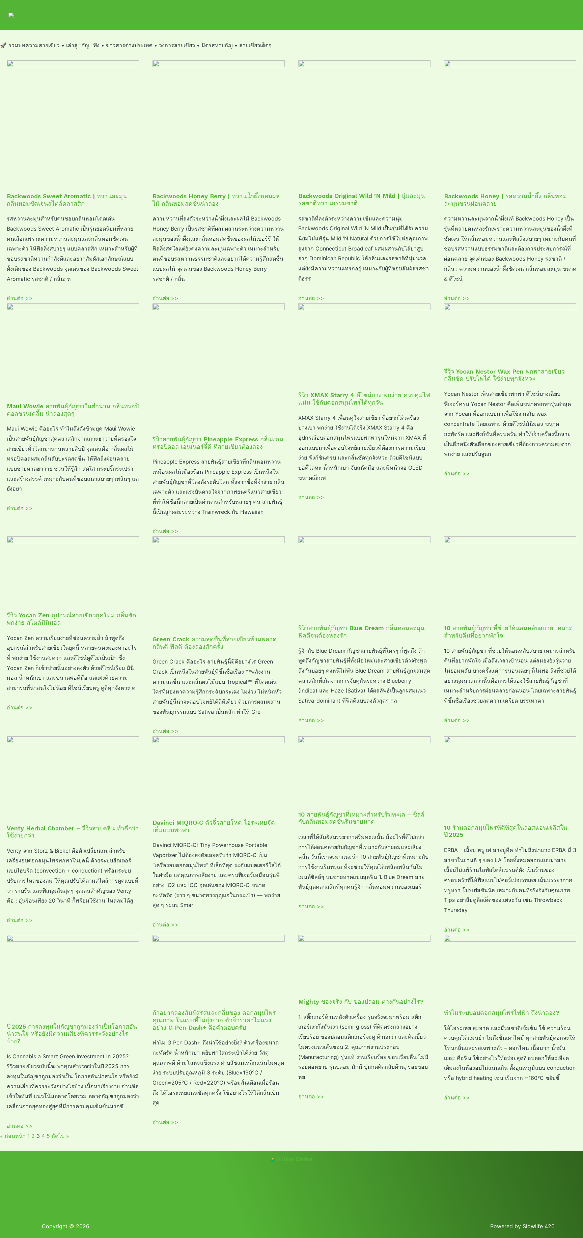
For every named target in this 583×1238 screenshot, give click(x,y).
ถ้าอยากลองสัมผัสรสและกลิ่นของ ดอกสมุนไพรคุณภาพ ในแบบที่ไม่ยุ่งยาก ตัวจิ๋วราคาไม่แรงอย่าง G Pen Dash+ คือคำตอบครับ (214, 1020)
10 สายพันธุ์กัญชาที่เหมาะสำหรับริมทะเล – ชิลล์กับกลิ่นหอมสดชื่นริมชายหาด (361, 818)
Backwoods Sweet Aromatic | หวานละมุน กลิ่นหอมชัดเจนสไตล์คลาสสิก (67, 200)
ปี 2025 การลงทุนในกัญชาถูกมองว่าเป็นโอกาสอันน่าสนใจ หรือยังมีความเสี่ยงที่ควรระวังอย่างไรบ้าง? (72, 1033)
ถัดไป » (60, 1135)
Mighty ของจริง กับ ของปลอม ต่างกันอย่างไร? (361, 1001)
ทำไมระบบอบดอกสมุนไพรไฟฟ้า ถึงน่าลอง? (501, 1012)
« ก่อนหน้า (13, 1135)
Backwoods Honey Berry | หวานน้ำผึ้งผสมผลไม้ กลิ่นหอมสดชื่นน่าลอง (216, 200)
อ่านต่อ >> (20, 298)
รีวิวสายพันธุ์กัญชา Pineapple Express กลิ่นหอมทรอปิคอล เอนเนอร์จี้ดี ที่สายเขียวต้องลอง (217, 443)
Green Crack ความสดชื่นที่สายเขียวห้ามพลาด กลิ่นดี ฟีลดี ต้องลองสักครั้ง (214, 643)
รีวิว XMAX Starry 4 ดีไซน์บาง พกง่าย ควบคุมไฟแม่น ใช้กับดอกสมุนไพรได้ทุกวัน (364, 398)
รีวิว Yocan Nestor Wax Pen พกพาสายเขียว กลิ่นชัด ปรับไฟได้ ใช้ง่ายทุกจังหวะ (504, 375)
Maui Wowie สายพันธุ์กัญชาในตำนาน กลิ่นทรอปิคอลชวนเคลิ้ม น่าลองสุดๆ (73, 410)
